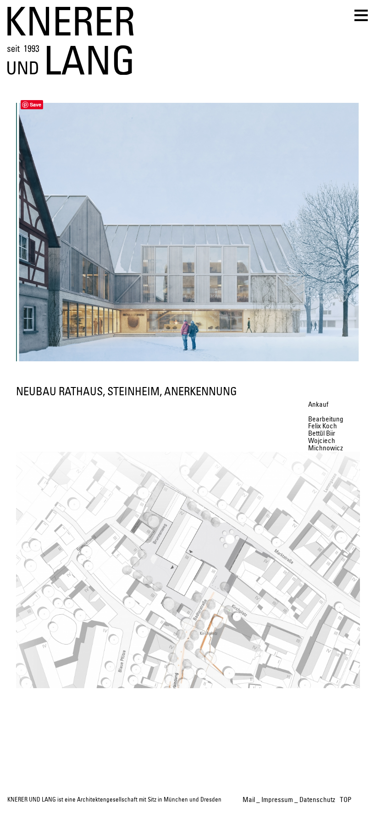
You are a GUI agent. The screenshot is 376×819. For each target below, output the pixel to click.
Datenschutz (317, 800)
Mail (249, 800)
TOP (345, 800)
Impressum (277, 800)
